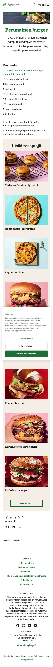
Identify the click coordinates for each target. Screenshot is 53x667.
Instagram (23, 625)
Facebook (17, 625)
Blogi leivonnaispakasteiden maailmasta (26, 575)
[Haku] (34, 4)
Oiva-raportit (26, 584)
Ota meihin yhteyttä (26, 645)
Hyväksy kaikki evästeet (26, 353)
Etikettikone (26, 580)
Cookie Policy (44, 656)
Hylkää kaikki (26, 346)
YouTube (35, 625)
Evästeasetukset (26, 338)
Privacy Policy (33, 656)
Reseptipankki (26, 503)
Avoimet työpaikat (26, 567)
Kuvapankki (26, 571)
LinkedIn (29, 625)
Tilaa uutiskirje (26, 563)
